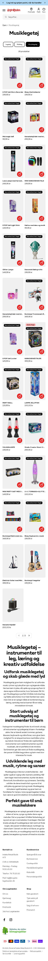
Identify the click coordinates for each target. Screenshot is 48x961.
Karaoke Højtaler (9, 625)
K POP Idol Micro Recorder (13, 92)
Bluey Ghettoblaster (32, 92)
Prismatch (31, 910)
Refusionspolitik (35, 951)
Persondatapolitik (34, 876)
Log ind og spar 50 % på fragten (24, 3)
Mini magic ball (8, 136)
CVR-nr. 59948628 (11, 862)
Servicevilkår (7, 954)
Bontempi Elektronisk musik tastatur (13, 536)
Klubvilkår (31, 872)
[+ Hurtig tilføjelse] (20, 85)
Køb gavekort (32, 894)
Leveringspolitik (19, 954)
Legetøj (8, 44)
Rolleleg (19, 44)
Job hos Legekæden (11, 911)
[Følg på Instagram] (11, 919)
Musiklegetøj (32, 44)
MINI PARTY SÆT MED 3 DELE (13, 491)
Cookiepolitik (32, 863)
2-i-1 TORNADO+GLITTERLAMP (35, 491)
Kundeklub (7, 902)
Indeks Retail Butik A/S (10, 856)
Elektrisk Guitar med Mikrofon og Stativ (13, 580)
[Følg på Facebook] (4, 919)
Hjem (5, 25)
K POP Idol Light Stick (11, 225)
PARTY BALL (8, 403)
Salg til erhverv (33, 905)
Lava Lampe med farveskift (13, 181)
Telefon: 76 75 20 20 (11, 873)
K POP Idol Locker (10, 358)
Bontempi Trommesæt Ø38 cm (35, 314)
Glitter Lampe (8, 269)
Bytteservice (32, 859)
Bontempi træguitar (32, 580)
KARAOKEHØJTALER (33, 358)
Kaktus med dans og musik (35, 225)
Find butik (7, 907)
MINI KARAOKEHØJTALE (34, 181)
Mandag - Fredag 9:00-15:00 (10, 867)
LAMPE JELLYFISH (32, 403)
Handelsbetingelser (35, 868)
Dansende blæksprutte (33, 269)
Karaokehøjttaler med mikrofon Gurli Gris (13, 314)
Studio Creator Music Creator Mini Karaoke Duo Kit (35, 447)
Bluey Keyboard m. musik (34, 536)
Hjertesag (7, 898)
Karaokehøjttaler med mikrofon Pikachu (35, 136)
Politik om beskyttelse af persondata (15, 951)
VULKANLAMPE (9, 447)
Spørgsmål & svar (34, 854)
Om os (5, 894)
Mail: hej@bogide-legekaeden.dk (10, 879)
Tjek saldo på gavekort (32, 899)
